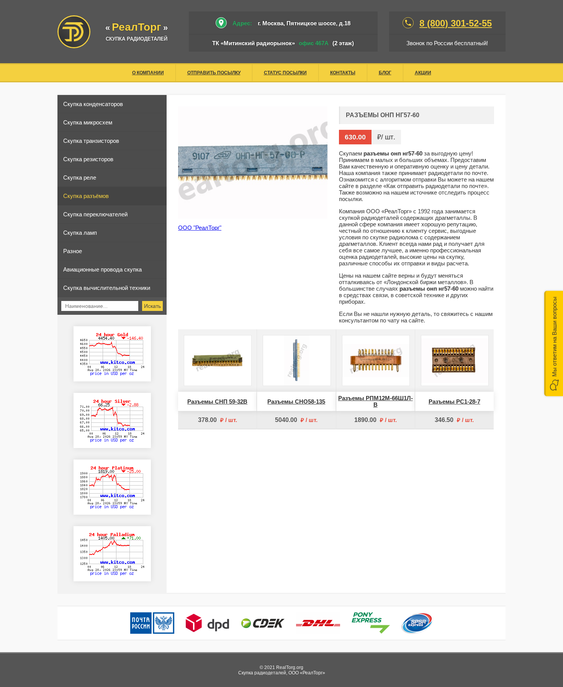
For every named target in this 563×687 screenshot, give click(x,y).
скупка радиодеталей (136, 39)
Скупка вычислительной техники (106, 288)
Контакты (342, 72)
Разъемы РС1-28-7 (454, 401)
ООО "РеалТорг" (199, 227)
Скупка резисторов (88, 159)
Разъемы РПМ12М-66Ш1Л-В (375, 401)
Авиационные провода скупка (102, 269)
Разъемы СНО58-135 (296, 401)
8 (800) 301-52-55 (455, 23)
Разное (72, 251)
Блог (385, 72)
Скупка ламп (80, 232)
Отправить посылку (214, 72)
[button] (553, 343)
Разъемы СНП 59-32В (217, 401)
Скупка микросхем (87, 122)
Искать (152, 306)
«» (136, 28)
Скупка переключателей (95, 214)
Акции (423, 72)
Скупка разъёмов (86, 196)
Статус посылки (285, 72)
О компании (148, 72)
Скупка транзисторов (91, 140)
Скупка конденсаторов (93, 104)
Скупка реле (79, 177)
